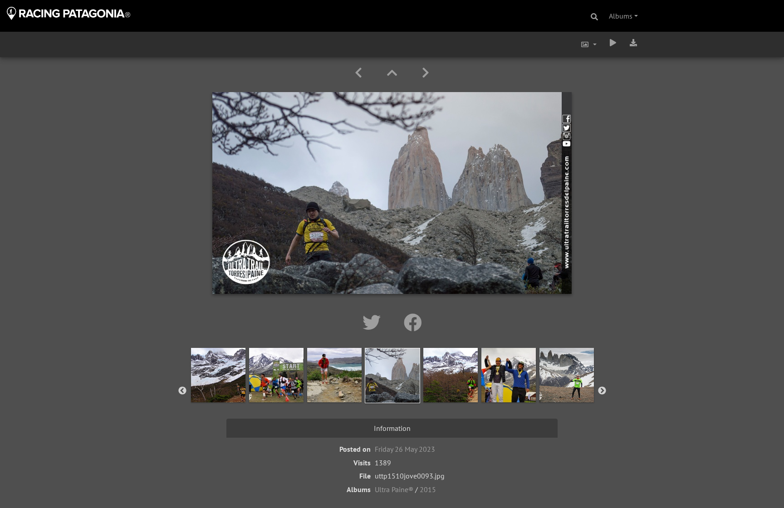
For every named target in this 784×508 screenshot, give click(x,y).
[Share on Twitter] (374, 322)
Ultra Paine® (394, 489)
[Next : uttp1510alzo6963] (425, 72)
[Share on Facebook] (413, 322)
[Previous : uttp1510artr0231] (360, 72)
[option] (218, 389)
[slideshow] (613, 42)
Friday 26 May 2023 (405, 449)
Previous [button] (182, 391)
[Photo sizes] (588, 44)
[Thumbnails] (393, 72)
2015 (428, 489)
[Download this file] (633, 42)
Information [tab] (392, 428)
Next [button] (602, 391)
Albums (620, 15)
